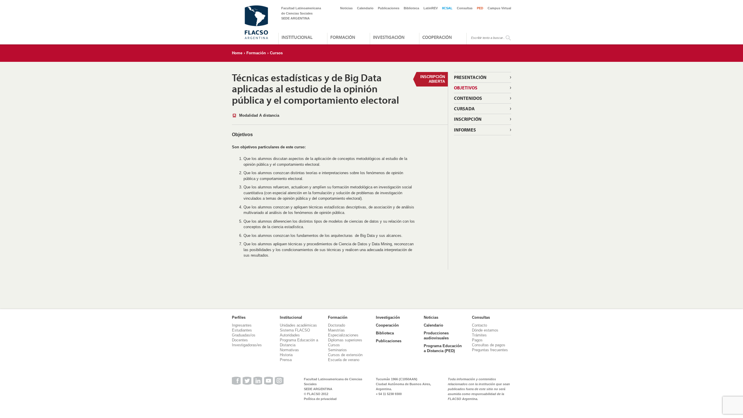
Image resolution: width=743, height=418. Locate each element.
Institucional (297, 37)
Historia (286, 355)
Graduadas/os (243, 335)
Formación (342, 37)
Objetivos (465, 88)
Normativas (289, 350)
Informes (465, 130)
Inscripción (467, 119)
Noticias (346, 8)
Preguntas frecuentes (490, 350)
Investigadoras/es (247, 345)
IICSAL (447, 8)
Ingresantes (242, 325)
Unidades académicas (298, 325)
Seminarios (337, 350)
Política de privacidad (320, 399)
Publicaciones (388, 8)
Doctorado (336, 325)
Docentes (240, 340)
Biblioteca (411, 8)
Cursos (276, 53)
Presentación (470, 77)
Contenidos (468, 98)
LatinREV (430, 8)
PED (480, 8)
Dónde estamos (485, 330)
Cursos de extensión (345, 355)
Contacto (479, 325)
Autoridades (290, 335)
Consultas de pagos (488, 345)
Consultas (465, 8)
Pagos (477, 340)
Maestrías (336, 330)
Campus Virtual (499, 8)
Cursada (464, 108)
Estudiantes (242, 330)
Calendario (365, 8)
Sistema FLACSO (295, 330)
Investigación (389, 37)
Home (237, 53)
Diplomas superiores (345, 340)
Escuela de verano (343, 360)
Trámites (479, 335)
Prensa (286, 360)
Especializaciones (343, 335)
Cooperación (437, 37)
